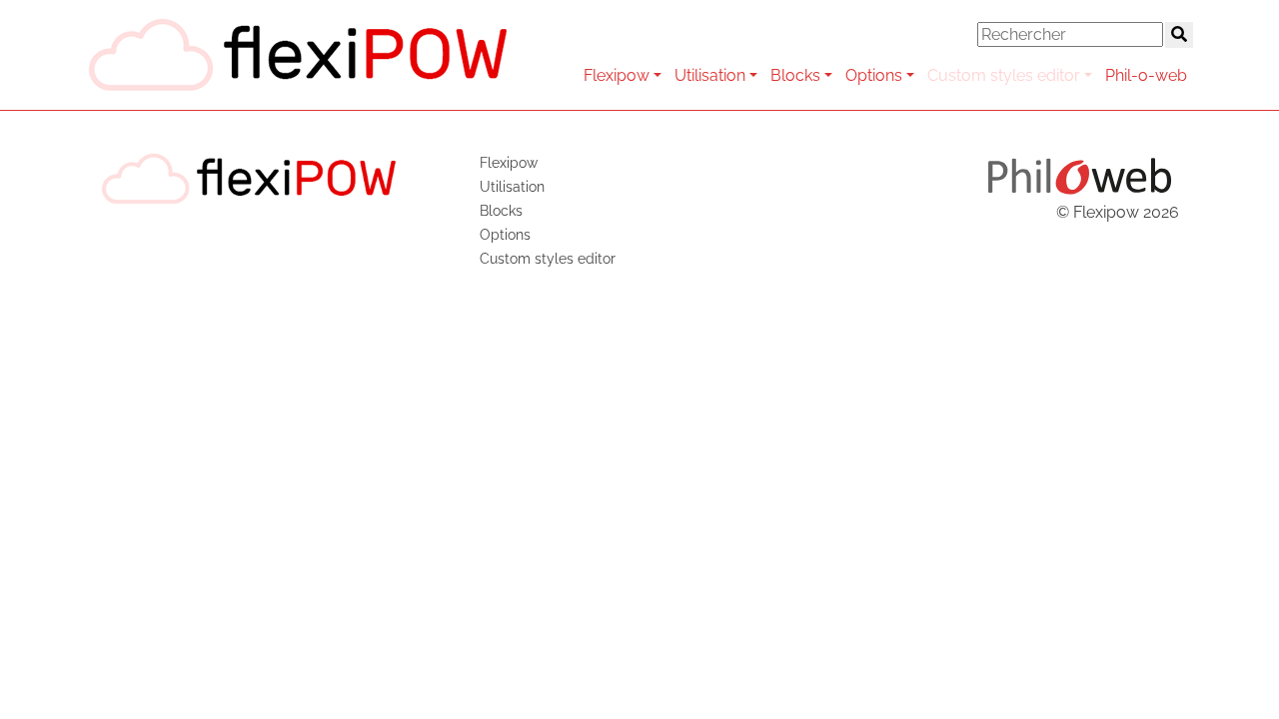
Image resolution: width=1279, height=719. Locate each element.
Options (873, 75)
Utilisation (709, 75)
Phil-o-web (1146, 75)
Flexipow (616, 75)
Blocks (795, 75)
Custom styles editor (1003, 75)
